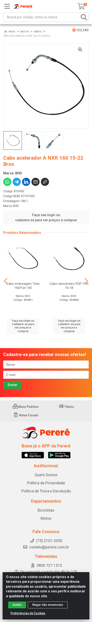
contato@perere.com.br (49, 547)
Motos (46, 518)
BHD (16, 206)
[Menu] (7, 6)
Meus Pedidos (28, 406)
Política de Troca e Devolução (46, 491)
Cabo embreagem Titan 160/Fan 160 (23, 286)
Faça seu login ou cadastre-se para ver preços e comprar (46, 217)
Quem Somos (46, 475)
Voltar (82, 30)
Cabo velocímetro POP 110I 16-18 (69, 286)
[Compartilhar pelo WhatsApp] (7, 182)
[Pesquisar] (83, 17)
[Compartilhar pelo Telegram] (17, 182)
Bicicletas (46, 510)
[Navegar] (5, 281)
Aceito (17, 604)
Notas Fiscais (28, 415)
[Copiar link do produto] (45, 182)
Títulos (69, 406)
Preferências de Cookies (27, 613)
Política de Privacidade (46, 483)
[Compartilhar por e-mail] (35, 182)
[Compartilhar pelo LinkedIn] (26, 182)
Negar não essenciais (47, 604)
